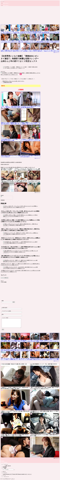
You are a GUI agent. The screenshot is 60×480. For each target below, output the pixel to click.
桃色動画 (5, 466)
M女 (6, 162)
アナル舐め (16, 162)
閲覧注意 (19, 167)
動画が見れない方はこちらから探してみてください (13, 81)
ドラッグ (33, 167)
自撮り (26, 167)
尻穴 (4, 162)
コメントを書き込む (4, 277)
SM (21, 162)
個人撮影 (10, 167)
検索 (3, 300)
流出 (16, 167)
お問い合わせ (8, 465)
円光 (14, 167)
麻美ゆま (9, 162)
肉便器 (12, 162)
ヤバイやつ (6, 167)
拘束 (19, 162)
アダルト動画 (3, 161)
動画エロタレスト (56, 52)
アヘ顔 (29, 167)
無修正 (2, 167)
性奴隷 (2, 162)
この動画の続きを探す (7, 82)
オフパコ (23, 167)
